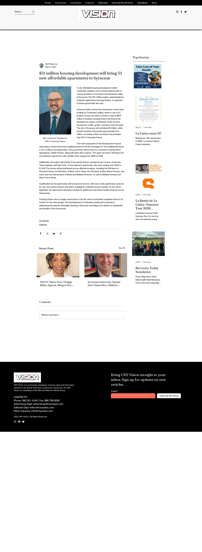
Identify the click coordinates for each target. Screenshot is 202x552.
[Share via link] (60, 233)
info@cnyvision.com (42, 410)
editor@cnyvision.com (42, 407)
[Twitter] (185, 11)
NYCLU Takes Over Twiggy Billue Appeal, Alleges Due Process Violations (56, 283)
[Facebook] (181, 11)
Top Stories (44, 221)
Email (114, 391)
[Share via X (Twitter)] (47, 233)
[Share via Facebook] (40, 233)
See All (122, 248)
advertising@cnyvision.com (48, 403)
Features (43, 224)
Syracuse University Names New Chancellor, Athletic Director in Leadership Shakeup (104, 283)
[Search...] (33, 11)
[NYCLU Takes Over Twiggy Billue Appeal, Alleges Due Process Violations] (58, 265)
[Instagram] (177, 11)
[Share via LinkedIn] (54, 233)
